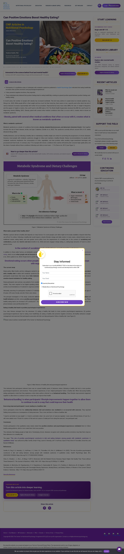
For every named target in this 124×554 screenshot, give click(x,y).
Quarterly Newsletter (48, 283)
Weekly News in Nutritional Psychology (53, 287)
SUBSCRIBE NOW (62, 302)
